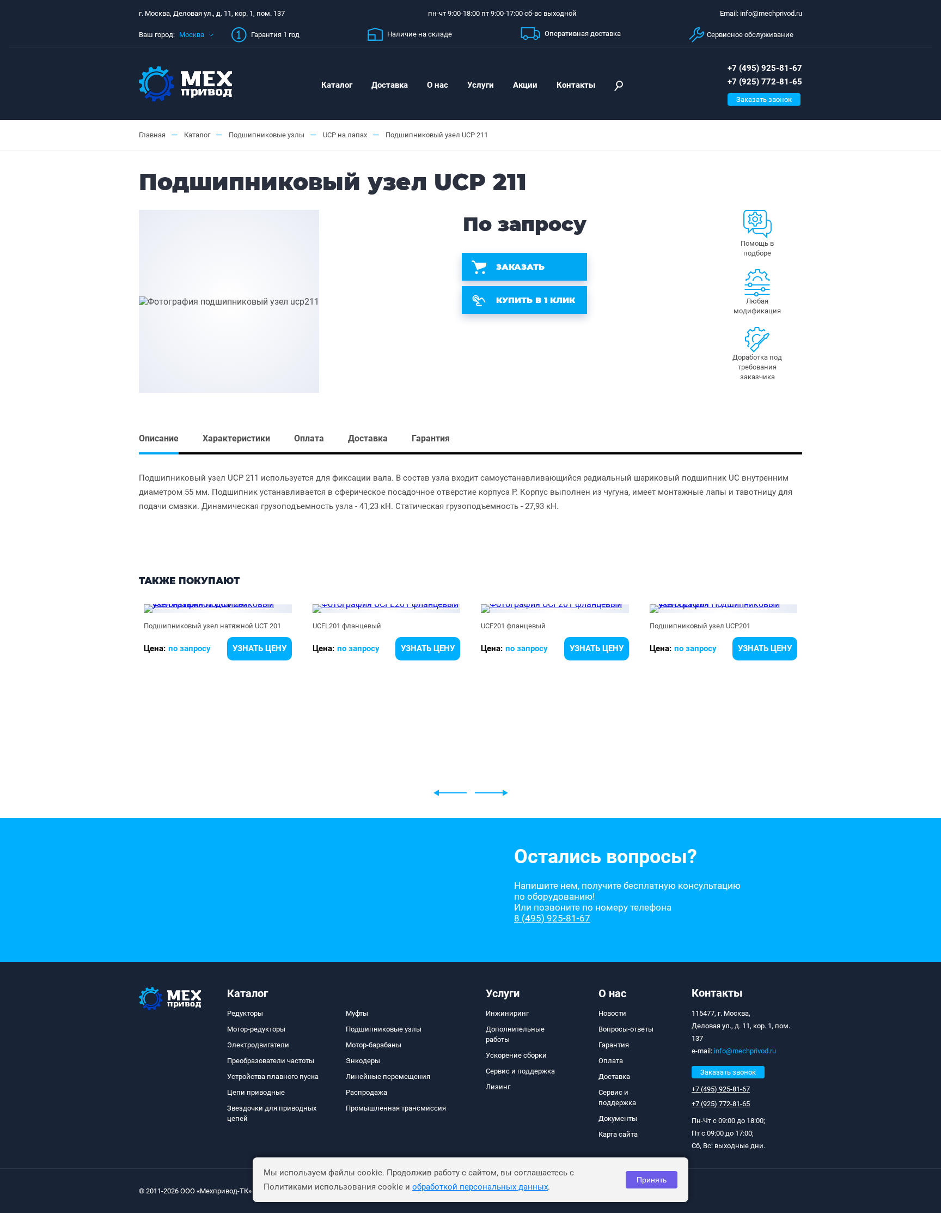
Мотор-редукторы (256, 1029)
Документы (617, 1118)
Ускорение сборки (516, 1055)
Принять (652, 1179)
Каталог (336, 85)
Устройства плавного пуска (273, 1076)
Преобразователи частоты (270, 1061)
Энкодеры (363, 1061)
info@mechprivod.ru (745, 1051)
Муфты (357, 1013)
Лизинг (498, 1087)
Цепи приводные (256, 1092)
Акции (525, 85)
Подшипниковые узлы (383, 1029)
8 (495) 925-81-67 (552, 918)
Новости (612, 1013)
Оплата (610, 1061)
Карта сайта (618, 1134)
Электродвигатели (258, 1045)
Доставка (389, 85)
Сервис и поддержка (520, 1071)
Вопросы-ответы (625, 1029)
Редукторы (245, 1013)
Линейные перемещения (388, 1076)
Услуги (480, 85)
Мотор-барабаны (373, 1045)
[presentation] (450, 793)
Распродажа (366, 1092)
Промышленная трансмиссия (396, 1108)
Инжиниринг (507, 1013)
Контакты (576, 85)
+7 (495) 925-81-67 (765, 68)
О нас (437, 85)
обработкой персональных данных (480, 1187)
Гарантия (613, 1045)
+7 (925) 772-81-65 (765, 82)
